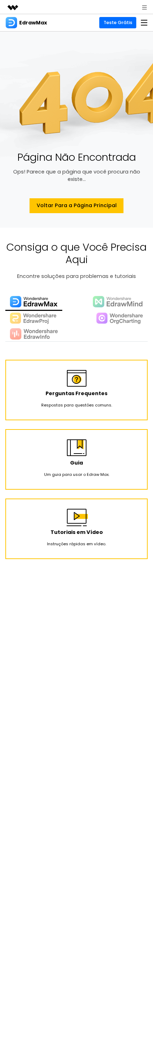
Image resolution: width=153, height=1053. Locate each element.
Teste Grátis (118, 22)
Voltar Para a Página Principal (77, 205)
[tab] (33, 302)
